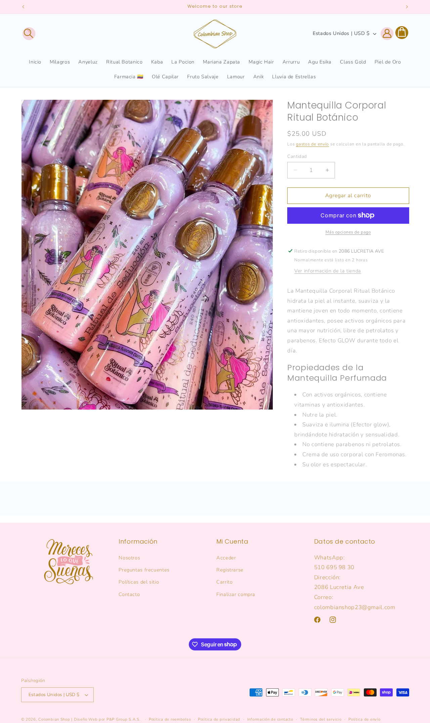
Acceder (226, 557)
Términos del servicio (320, 719)
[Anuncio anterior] (23, 6)
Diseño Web (85, 719)
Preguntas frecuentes (144, 569)
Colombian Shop (54, 719)
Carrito (224, 582)
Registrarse (230, 569)
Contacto (129, 594)
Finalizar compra (235, 594)
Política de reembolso (170, 719)
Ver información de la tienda (327, 270)
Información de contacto (270, 719)
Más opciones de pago (348, 232)
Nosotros (129, 557)
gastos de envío (312, 144)
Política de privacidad (219, 719)
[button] (29, 33)
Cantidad (297, 156)
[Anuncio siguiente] (406, 6)
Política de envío (364, 719)
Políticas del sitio (139, 582)
